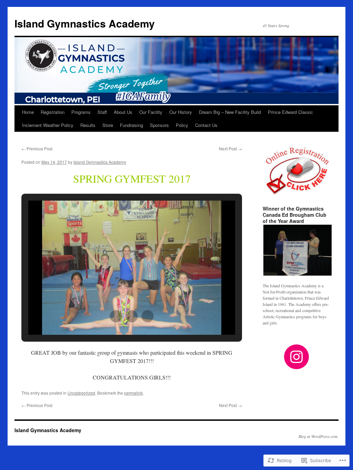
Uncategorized (81, 393)
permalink (133, 393)
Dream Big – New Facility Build (230, 112)
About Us (123, 112)
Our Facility (150, 112)
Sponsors (159, 125)
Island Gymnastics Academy (84, 23)
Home (28, 112)
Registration (52, 112)
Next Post (230, 148)
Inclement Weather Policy (47, 125)
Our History (180, 112)
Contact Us (206, 125)
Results (87, 125)
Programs (81, 112)
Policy (182, 125)
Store (107, 125)
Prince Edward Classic (290, 112)
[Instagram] (296, 356)
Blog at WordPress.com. (319, 436)
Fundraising (131, 125)
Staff (102, 112)
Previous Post (36, 148)
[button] (116, 316)
